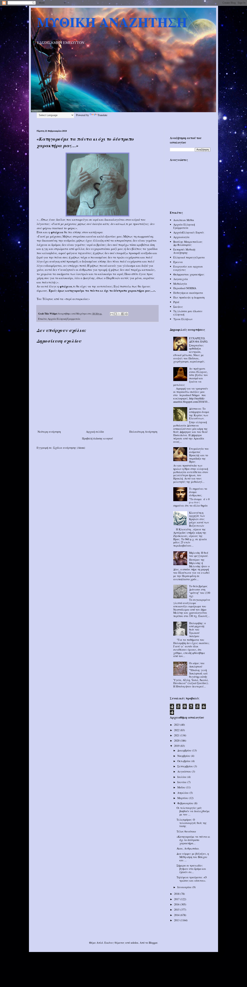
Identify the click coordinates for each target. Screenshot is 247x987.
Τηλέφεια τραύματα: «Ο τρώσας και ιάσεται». (192, 878)
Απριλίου (183, 793)
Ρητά (176, 302)
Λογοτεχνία (180, 279)
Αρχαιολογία (181, 237)
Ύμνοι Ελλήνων (183, 319)
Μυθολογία (180, 283)
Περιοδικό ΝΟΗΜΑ (184, 288)
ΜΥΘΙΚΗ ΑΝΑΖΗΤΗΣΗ (112, 22)
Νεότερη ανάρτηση (49, 431)
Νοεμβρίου (184, 756)
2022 (177, 730)
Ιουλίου (182, 777)
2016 (177, 904)
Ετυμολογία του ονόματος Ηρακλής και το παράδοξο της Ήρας (199, 455)
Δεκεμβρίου (184, 750)
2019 (177, 746)
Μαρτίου (183, 798)
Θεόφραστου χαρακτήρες (188, 274)
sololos (134, 942)
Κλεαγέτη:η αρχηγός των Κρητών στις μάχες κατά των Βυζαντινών (199, 519)
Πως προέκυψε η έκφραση (189, 297)
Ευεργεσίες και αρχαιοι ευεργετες (188, 268)
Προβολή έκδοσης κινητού (97, 438)
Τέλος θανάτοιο (186, 831)
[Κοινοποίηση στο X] (119, 314)
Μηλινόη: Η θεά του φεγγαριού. (198, 554)
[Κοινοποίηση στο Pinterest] (126, 314)
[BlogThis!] (115, 314)
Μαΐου (181, 787)
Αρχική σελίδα (95, 431)
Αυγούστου (184, 771)
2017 (177, 899)
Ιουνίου (182, 782)
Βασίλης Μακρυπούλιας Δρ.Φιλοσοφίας (187, 243)
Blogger (153, 942)
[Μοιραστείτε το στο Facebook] (123, 314)
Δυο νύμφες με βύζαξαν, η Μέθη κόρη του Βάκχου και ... (193, 857)
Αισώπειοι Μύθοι (183, 220)
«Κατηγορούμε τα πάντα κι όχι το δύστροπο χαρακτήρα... (193, 840)
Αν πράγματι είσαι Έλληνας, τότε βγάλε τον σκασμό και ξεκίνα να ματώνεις (190, 377)
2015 (177, 909)
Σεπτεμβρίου (185, 766)
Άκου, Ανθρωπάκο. (188, 848)
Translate (102, 115)
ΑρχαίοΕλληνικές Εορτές (188, 232)
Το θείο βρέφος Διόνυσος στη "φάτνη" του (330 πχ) (199, 591)
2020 (177, 740)
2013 (177, 920)
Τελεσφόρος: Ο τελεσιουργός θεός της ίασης (192, 823)
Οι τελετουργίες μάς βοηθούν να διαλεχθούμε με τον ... (193, 811)
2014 (177, 915)
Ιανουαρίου (184, 887)
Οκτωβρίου (184, 761)
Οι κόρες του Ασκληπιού (197, 664)
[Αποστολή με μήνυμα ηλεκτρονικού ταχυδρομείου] (112, 314)
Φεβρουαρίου (185, 803)
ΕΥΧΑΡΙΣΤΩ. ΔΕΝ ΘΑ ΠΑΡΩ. (198, 339)
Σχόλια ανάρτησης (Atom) (69, 447)
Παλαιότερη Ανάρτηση (143, 431)
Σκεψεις (178, 306)
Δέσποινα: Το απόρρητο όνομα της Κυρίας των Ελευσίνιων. (199, 413)
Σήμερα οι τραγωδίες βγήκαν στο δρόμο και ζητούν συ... (191, 869)
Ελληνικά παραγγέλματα (189, 257)
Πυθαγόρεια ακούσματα (188, 293)
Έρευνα (178, 262)
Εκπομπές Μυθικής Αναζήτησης (184, 251)
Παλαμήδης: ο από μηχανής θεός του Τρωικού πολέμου (197, 629)
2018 (177, 894)
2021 (177, 735)
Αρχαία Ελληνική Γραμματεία (64, 318)
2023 (177, 724)
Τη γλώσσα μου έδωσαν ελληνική (187, 312)
